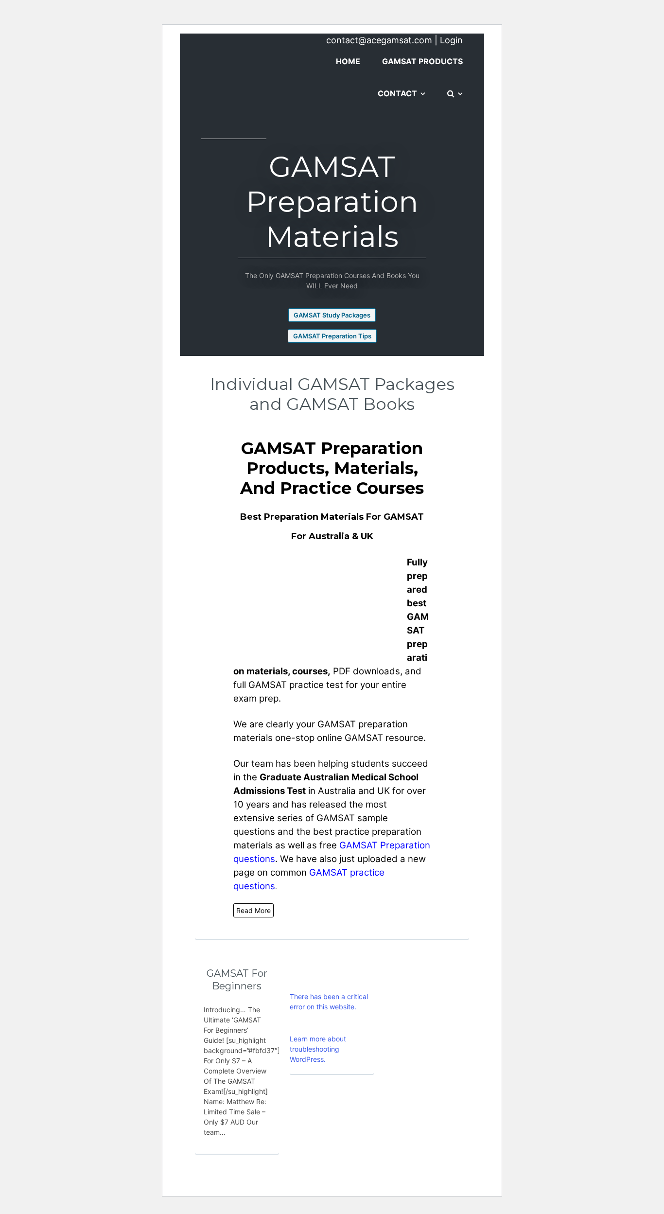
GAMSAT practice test (295, 684)
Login (451, 40)
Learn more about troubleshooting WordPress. (318, 1049)
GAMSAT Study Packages (332, 315)
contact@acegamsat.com (379, 40)
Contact (397, 93)
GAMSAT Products (422, 61)
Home (348, 61)
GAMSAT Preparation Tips (332, 336)
